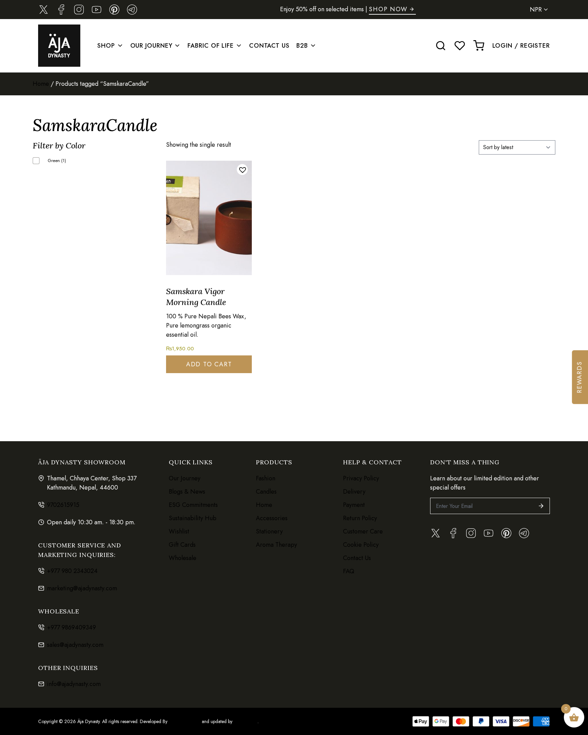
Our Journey (151, 45)
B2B (302, 45)
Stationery (269, 531)
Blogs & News (187, 491)
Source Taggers (184, 721)
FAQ (348, 571)
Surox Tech (245, 721)
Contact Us (269, 45)
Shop (106, 45)
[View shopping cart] (478, 45)
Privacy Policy (361, 478)
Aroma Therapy (276, 544)
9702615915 (63, 504)
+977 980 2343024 (72, 570)
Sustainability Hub (192, 518)
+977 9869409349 (71, 627)
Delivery (354, 491)
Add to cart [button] (209, 364)
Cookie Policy (361, 544)
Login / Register (521, 45)
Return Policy (360, 518)
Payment (354, 504)
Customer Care (363, 531)
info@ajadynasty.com (74, 684)
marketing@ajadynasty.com (82, 588)
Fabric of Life (210, 45)
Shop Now (388, 9)
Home (41, 83)
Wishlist (179, 531)
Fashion (265, 478)
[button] (242, 169)
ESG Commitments (193, 504)
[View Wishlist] (459, 45)
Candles (266, 491)
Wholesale (182, 558)
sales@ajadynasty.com (75, 644)
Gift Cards (182, 544)
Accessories (272, 518)
